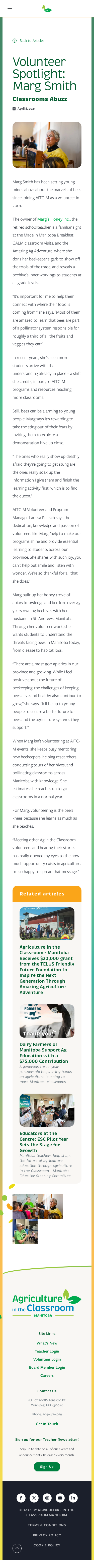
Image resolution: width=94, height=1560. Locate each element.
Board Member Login (47, 1367)
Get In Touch (47, 1424)
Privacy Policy (47, 1535)
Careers (47, 1375)
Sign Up (47, 1466)
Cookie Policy (47, 1545)
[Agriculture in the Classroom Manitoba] (47, 1302)
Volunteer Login (47, 1359)
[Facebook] (21, 1498)
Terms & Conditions (47, 1525)
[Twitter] (34, 1498)
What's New (47, 1343)
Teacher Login (47, 1351)
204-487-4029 (52, 1414)
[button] (12, 8)
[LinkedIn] (73, 1498)
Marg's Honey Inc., (54, 219)
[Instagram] (47, 1498)
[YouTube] (60, 1498)
